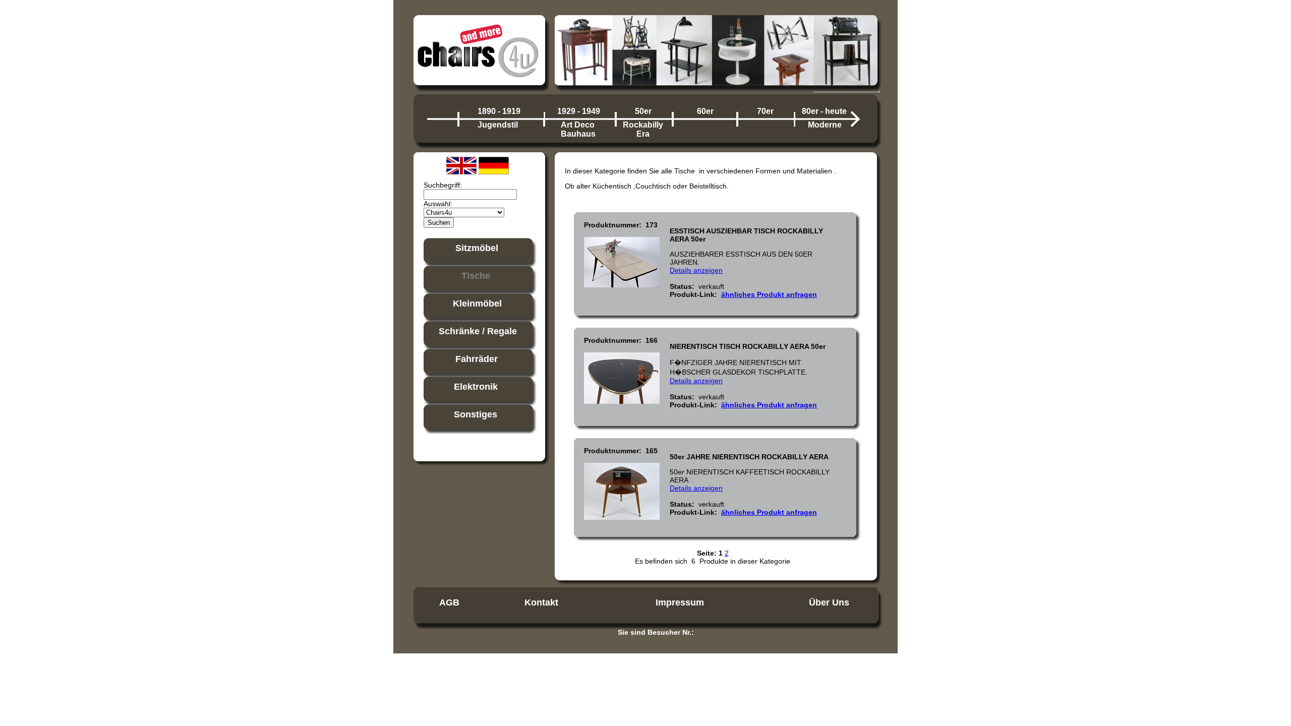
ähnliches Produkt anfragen (769, 294)
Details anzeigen (696, 270)
